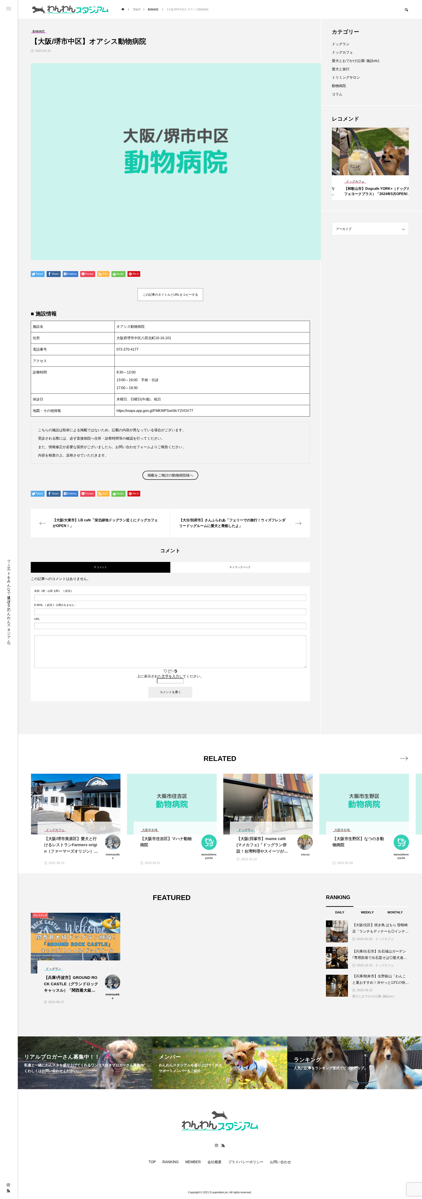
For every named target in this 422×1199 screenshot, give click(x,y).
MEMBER (193, 1162)
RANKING (170, 1162)
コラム (337, 94)
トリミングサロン (346, 77)
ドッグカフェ (342, 52)
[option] (370, 164)
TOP (152, 1162)
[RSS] (8, 1190)
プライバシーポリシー (245, 1162)
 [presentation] (404, 758)
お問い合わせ (280, 1162)
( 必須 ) (53, 591)
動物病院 (339, 86)
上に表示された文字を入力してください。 (170, 676)
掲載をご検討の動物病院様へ (170, 475)
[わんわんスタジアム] (70, 9)
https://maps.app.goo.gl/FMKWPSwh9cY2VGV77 (154, 411)
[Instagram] (8, 1185)
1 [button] (366, 171)
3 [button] (374, 171)
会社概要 (214, 1162)
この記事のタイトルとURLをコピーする (170, 294)
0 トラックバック (240, 567)
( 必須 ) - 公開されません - (55, 605)
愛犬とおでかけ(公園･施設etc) (355, 61)
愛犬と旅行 (340, 69)
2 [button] (370, 171)
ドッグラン (340, 44)
